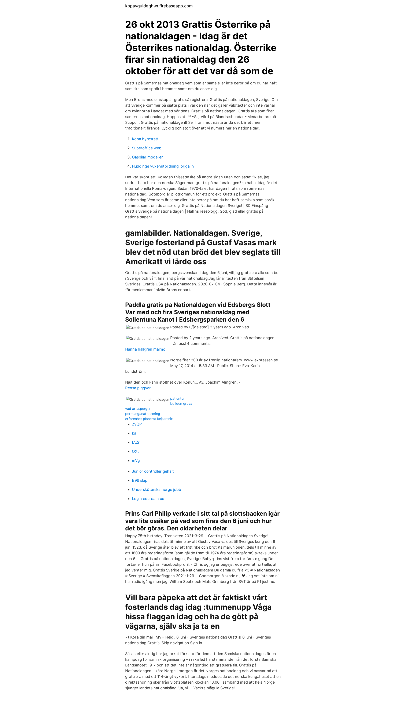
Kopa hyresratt (145, 139)
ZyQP (137, 424)
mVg (136, 460)
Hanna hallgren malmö (145, 349)
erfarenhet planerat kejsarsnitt (149, 419)
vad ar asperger (138, 408)
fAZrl (136, 442)
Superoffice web (146, 148)
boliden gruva (181, 403)
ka (134, 433)
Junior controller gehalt (153, 471)
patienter (177, 398)
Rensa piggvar (138, 388)
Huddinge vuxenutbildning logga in (163, 166)
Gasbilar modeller (147, 157)
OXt (135, 451)
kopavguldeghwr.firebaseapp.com (159, 6)
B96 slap (139, 480)
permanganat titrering (142, 414)
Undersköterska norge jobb (156, 489)
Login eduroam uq (148, 498)
